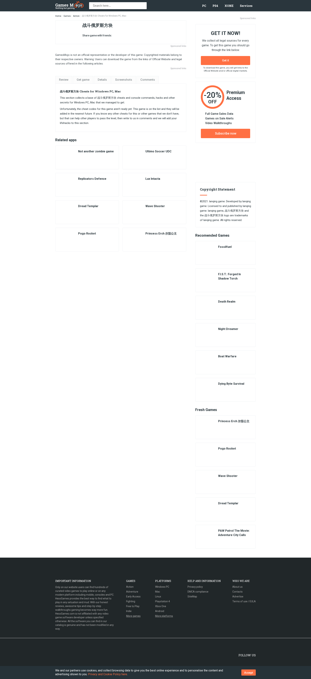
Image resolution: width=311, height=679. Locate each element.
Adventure (132, 591)
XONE (229, 6)
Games (67, 16)
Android (159, 611)
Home (58, 16)
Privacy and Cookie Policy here (107, 674)
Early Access (133, 596)
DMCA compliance (198, 591)
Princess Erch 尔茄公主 (161, 233)
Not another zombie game (96, 151)
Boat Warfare (227, 356)
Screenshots (123, 79)
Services (246, 6)
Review (63, 79)
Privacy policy (195, 586)
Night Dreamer (228, 329)
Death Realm (226, 301)
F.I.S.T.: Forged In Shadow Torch (229, 276)
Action (76, 16)
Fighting (130, 601)
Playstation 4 (162, 601)
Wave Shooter (155, 206)
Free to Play (132, 606)
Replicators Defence (92, 178)
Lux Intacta (152, 178)
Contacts (237, 591)
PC (204, 6)
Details (102, 79)
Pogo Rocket (87, 233)
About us (237, 586)
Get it (225, 60)
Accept (248, 672)
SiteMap (192, 596)
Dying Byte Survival (231, 383)
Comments (147, 79)
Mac (157, 591)
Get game (83, 79)
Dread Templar (88, 206)
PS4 (215, 6)
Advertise (237, 596)
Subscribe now (225, 133)
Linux (158, 596)
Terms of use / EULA (244, 601)
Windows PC (162, 586)
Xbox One (160, 606)
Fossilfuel (225, 247)
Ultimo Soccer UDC (158, 151)
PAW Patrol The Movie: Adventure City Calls (234, 533)
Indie (129, 611)
